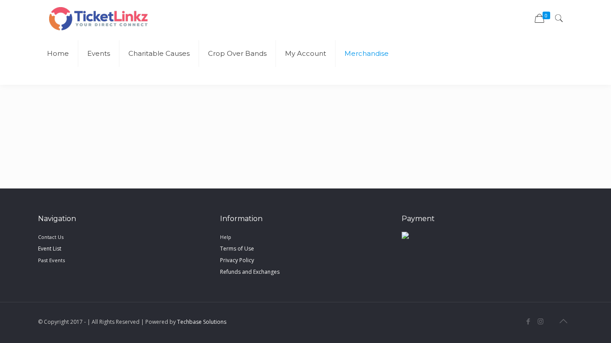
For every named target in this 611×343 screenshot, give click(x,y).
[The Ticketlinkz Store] (98, 18)
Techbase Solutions (201, 322)
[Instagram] (540, 321)
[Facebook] (528, 321)
